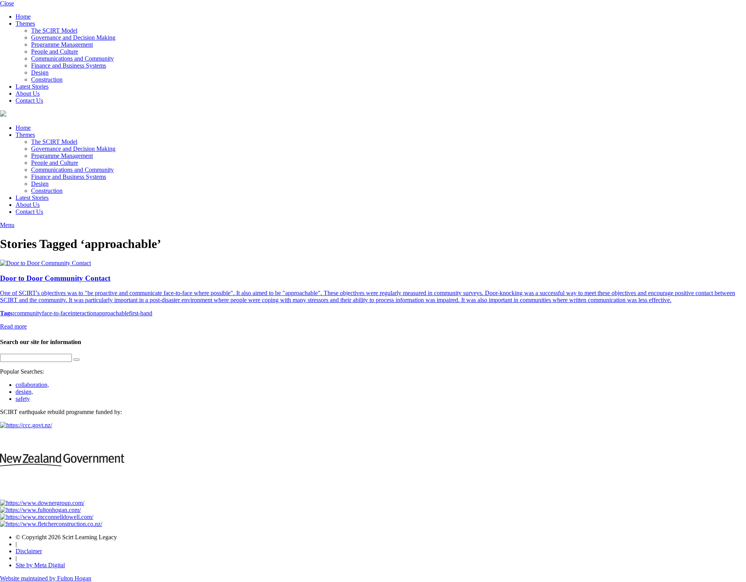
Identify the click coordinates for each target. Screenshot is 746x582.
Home (23, 16)
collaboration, (32, 384)
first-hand (140, 313)
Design (40, 72)
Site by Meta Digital (40, 565)
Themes (25, 23)
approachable (112, 313)
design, (24, 391)
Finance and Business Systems (68, 65)
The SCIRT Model (54, 30)
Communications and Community (72, 58)
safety (23, 398)
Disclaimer (29, 551)
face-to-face (56, 313)
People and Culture (54, 51)
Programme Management (62, 44)
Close (7, 3)
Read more (13, 326)
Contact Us (29, 100)
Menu (7, 225)
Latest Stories (32, 86)
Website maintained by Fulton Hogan (45, 578)
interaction (83, 313)
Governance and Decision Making (73, 37)
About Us (28, 93)
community (28, 313)
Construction (47, 79)
